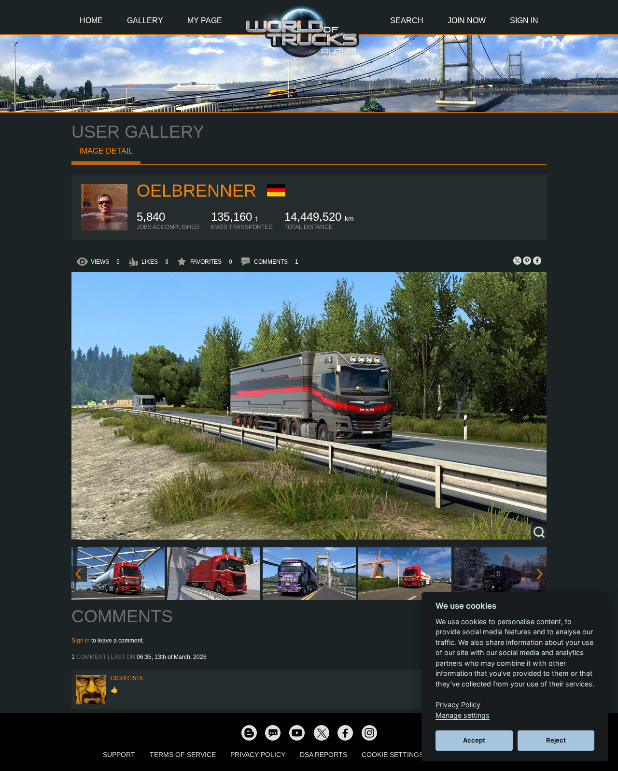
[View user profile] (104, 228)
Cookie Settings (392, 754)
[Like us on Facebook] (345, 732)
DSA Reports (323, 754)
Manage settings (462, 715)
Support (119, 754)
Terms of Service (183, 754)
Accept (474, 740)
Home (91, 20)
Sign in (80, 640)
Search (406, 20)
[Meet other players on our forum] (272, 732)
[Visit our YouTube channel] (297, 732)
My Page (204, 20)
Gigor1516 (127, 678)
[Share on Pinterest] (527, 260)
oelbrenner (196, 190)
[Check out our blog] (248, 732)
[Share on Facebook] (537, 260)
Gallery (145, 20)
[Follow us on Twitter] (321, 732)
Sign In (524, 20)
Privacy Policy (257, 754)
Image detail (106, 151)
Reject (556, 740)
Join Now (467, 20)
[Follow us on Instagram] (369, 732)
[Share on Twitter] (517, 260)
